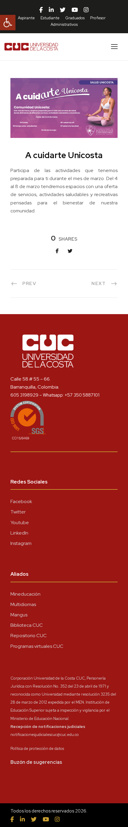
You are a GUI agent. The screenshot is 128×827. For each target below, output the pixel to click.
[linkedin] (51, 10)
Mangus (18, 615)
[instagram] (86, 10)
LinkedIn (19, 533)
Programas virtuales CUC (36, 646)
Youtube (19, 522)
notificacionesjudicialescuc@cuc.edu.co (44, 734)
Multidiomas (23, 604)
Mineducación (25, 594)
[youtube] (74, 10)
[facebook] (41, 10)
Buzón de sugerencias (36, 762)
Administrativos (64, 24)
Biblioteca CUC (26, 625)
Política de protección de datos (37, 748)
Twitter (18, 512)
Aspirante (26, 17)
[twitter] (62, 10)
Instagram (21, 543)
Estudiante (50, 17)
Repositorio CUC (28, 635)
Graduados (75, 17)
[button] (7, 22)
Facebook (21, 501)
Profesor (98, 17)
